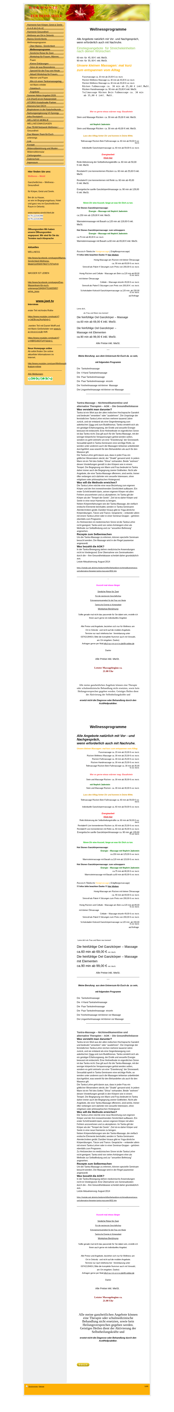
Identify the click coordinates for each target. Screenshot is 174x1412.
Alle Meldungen (35, 374)
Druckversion (33, 1386)
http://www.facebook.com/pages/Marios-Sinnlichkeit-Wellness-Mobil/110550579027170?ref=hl (47, 261)
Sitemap (41, 1386)
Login (146, 1386)
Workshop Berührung (108, 609)
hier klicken (113, 255)
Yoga (91, 425)
